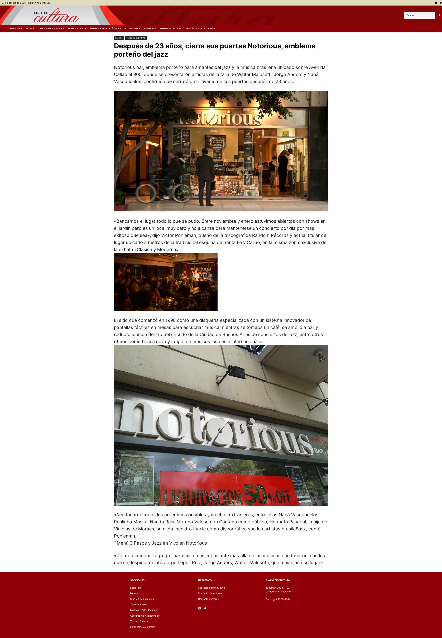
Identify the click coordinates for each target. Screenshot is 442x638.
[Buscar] (438, 15)
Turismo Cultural (135, 38)
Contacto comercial (209, 598)
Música (119, 38)
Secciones (137, 580)
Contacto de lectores (210, 593)
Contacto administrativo (211, 587)
